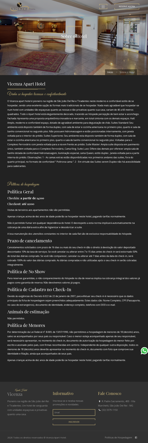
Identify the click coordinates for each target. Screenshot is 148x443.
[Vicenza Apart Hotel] (19, 6)
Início (110, 72)
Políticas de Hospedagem (118, 437)
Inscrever (74, 421)
